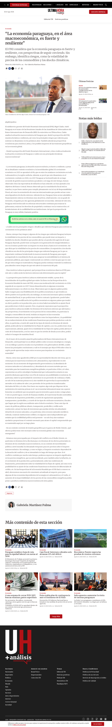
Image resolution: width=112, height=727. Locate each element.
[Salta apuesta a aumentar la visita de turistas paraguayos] (90, 581)
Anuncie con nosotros (39, 669)
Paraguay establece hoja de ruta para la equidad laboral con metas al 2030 (21, 554)
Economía (8, 28)
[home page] (56, 12)
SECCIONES (47, 5)
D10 (66, 5)
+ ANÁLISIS (59, 5)
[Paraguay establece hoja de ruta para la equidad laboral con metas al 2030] (21, 538)
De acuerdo (97, 724)
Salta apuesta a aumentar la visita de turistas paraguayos (89, 596)
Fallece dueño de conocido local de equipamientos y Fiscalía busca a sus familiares (93, 142)
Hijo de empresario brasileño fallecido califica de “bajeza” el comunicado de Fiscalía (93, 150)
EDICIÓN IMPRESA (98, 12)
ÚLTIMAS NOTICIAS (19, 5)
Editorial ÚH (48, 19)
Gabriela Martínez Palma (34, 505)
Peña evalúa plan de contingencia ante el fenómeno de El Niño (55, 596)
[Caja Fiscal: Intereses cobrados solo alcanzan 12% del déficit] (56, 538)
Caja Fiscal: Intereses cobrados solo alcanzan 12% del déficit (56, 553)
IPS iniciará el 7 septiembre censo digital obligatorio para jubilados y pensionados (87, 103)
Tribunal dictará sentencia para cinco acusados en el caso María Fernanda (93, 157)
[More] (52, 4)
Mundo (81, 85)
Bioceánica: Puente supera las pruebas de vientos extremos (87, 553)
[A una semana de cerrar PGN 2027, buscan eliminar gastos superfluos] (21, 581)
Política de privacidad (19, 725)
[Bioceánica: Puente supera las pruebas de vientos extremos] (90, 538)
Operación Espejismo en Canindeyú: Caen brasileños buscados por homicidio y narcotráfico (92, 173)
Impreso (9, 493)
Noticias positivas (61, 19)
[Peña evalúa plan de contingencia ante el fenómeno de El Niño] (56, 581)
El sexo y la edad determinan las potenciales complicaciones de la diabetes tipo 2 (88, 90)
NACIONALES (36, 5)
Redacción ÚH (94, 108)
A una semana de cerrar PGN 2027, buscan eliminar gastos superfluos (21, 596)
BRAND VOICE (98, 5)
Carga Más (56, 616)
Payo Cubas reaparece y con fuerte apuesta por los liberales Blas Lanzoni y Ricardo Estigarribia (93, 165)
